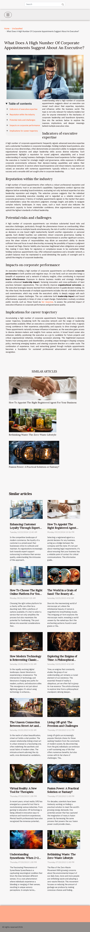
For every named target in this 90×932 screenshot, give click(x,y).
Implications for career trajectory (24, 131)
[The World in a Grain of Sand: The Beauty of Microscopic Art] (63, 575)
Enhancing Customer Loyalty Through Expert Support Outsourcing (25, 528)
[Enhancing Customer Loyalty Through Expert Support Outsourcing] (26, 509)
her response (47, 302)
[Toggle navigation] (8, 15)
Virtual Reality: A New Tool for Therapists (23, 790)
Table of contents (20, 103)
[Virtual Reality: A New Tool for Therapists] (26, 773)
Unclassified (17, 28)
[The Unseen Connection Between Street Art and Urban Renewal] (26, 707)
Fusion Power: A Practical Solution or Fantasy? (34, 466)
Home (6, 28)
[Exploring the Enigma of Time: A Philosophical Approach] (63, 641)
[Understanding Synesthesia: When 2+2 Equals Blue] (26, 839)
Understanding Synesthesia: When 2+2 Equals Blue (24, 858)
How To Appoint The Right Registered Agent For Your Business (43, 402)
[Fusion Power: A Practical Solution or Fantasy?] (34, 452)
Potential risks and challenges (22, 120)
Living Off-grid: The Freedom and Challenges (62, 723)
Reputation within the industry (22, 114)
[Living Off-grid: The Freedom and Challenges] (63, 707)
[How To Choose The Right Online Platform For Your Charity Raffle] (26, 575)
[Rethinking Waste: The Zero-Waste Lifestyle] (32, 420)
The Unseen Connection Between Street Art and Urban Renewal (25, 725)
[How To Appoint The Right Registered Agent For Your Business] (43, 388)
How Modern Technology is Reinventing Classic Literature (25, 659)
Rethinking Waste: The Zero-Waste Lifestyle (32, 434)
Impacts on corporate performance (25, 125)
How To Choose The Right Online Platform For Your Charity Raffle (26, 593)
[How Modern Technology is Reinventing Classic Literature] (26, 641)
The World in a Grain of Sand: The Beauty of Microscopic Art (62, 593)
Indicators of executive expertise (23, 109)
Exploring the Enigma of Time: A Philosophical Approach (62, 659)
